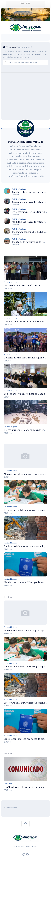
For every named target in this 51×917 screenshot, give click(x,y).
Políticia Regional (10, 282)
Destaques (8, 784)
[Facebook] (27, 854)
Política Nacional (19, 189)
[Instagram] (23, 854)
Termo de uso (11, 807)
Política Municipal (10, 470)
